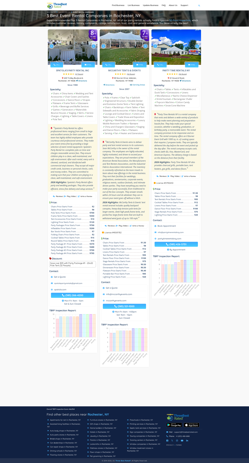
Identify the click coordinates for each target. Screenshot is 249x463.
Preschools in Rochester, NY (141, 420)
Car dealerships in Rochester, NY (63, 443)
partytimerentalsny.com (169, 238)
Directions (82, 81)
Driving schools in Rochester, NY (63, 451)
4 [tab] (74, 58)
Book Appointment (167, 226)
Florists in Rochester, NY (99, 440)
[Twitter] (172, 440)
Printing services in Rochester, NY (143, 424)
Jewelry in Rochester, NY (100, 436)
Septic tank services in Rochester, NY (145, 428)
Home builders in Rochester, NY (102, 428)
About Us (173, 5)
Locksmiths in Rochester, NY (101, 444)
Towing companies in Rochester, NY (144, 436)
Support (184, 5)
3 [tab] (72, 58)
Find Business (118, 5)
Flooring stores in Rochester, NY (63, 455)
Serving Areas (139, 84)
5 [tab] (76, 58)
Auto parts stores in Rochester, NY (64, 435)
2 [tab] (70, 58)
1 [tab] (68, 58)
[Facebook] (167, 440)
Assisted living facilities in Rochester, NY (63, 425)
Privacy (170, 445)
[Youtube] (182, 440)
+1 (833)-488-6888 (183, 436)
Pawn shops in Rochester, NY (101, 452)
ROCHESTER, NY (64, 12)
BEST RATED (51, 12)
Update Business (150, 5)
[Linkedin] (187, 440)
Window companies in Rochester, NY (144, 444)
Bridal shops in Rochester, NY (62, 439)
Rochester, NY (98, 414)
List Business (134, 5)
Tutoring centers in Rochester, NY (143, 440)
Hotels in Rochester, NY (99, 432)
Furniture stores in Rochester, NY (103, 420)
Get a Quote (60, 277)
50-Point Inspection (180, 20)
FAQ (163, 5)
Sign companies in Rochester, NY (143, 432)
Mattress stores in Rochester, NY (103, 448)
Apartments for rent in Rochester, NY (65, 420)
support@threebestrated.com (186, 432)
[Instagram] (177, 440)
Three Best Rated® (123, 461)
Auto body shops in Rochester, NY (64, 431)
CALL (57, 65)
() (79, 74)
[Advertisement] (124, 388)
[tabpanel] (72, 47)
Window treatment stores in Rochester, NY (140, 449)
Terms (179, 445)
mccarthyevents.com (116, 300)
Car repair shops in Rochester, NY (64, 447)
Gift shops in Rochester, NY (101, 424)
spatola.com (60, 289)
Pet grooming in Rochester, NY (102, 456)
